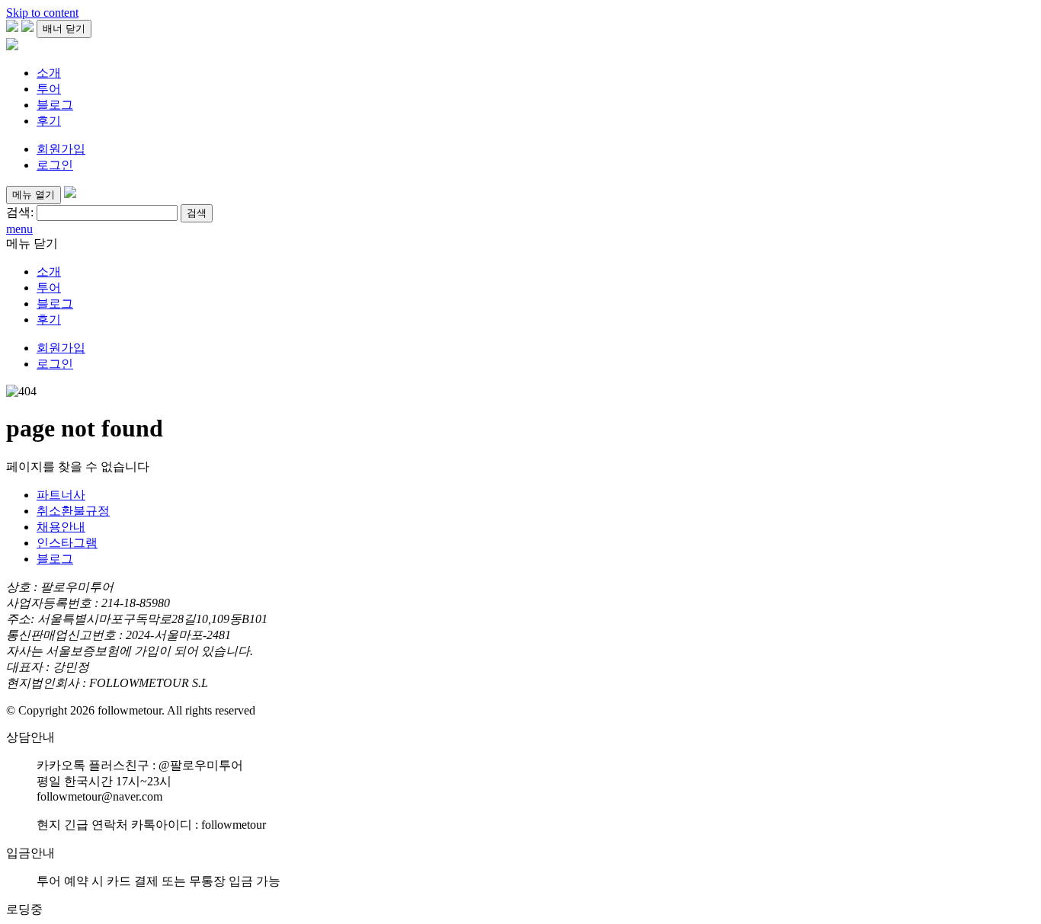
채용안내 (61, 526)
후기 (49, 120)
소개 (49, 72)
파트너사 (61, 494)
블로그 (55, 104)
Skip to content (42, 12)
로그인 (55, 164)
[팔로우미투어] (12, 46)
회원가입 (61, 148)
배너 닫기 (64, 28)
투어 (49, 88)
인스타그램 (67, 542)
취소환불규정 (73, 510)
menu (19, 228)
